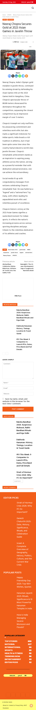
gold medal (22, 249)
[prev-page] (3, 353)
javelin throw (14, 252)
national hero (28, 252)
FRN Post (16, 42)
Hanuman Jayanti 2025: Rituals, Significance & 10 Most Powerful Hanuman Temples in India (24, 600)
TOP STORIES (10, 19)
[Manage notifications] (31, 705)
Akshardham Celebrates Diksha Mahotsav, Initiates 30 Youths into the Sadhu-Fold (9, 268)
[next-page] (7, 353)
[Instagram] (13, 695)
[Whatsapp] (19, 75)
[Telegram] (23, 75)
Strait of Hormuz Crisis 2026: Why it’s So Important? (24, 475)
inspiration (6, 252)
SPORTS (9, 15)
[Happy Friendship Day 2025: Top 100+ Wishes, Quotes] (9, 580)
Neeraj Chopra (7, 255)
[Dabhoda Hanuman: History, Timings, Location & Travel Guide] (8, 329)
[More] (26, 75)
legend (21, 252)
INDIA (28, 249)
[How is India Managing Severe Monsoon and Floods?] (9, 617)
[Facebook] (9, 75)
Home (4, 15)
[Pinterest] (23, 695)
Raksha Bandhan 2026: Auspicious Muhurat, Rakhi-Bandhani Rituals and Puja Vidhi (24, 315)
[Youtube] (28, 695)
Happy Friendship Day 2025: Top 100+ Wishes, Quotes (24, 582)
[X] (12, 75)
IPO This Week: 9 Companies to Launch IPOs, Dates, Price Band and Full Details (24, 344)
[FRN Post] (7, 42)
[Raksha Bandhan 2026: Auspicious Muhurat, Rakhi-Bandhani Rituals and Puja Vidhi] (8, 313)
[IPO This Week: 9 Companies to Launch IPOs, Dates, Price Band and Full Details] (8, 342)
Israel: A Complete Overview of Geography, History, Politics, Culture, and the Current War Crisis (24, 553)
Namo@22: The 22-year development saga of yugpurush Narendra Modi (27, 267)
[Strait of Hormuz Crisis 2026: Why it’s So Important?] (8, 475)
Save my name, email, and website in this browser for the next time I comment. (16, 401)
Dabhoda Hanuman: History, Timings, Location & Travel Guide (24, 329)
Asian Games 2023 (13, 249)
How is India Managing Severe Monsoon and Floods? (23, 621)
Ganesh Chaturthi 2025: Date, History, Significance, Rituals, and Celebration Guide (24, 527)
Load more (17, 481)
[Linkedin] (16, 75)
